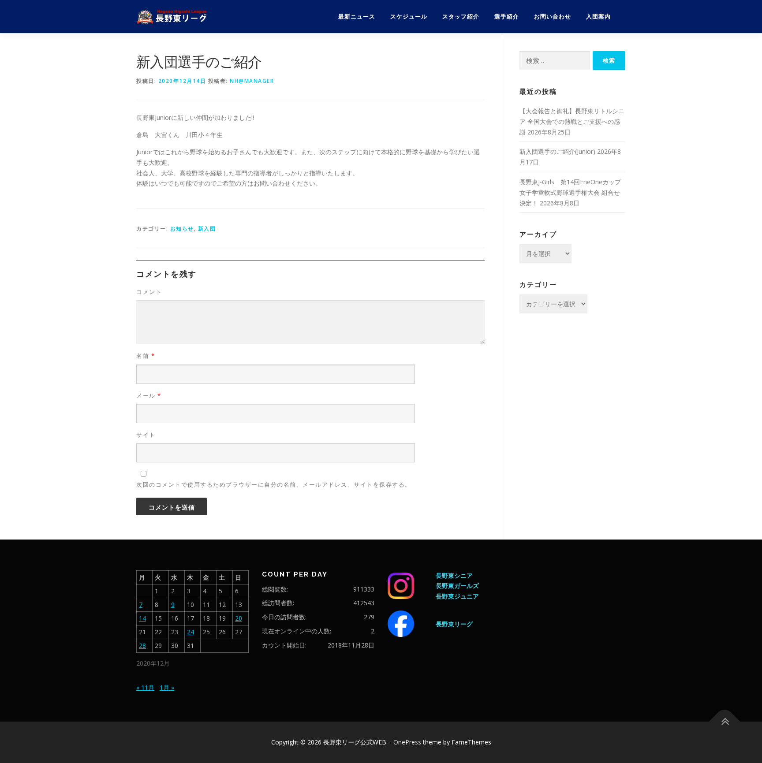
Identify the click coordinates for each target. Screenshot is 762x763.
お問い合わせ (552, 16)
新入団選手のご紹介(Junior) (557, 151)
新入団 (207, 228)
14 (142, 618)
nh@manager (252, 81)
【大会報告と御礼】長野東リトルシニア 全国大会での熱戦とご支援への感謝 (571, 121)
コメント (149, 292)
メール (148, 395)
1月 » (167, 687)
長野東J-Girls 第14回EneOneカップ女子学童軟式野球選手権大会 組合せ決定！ (570, 192)
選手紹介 (506, 16)
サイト (146, 435)
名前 (145, 356)
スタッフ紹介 (460, 16)
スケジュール (408, 16)
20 (238, 618)
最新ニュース (356, 16)
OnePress (407, 742)
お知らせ (182, 228)
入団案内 (598, 16)
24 (190, 632)
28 (142, 645)
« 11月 (145, 687)
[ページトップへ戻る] (724, 721)
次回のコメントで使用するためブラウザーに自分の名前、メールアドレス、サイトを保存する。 (273, 484)
